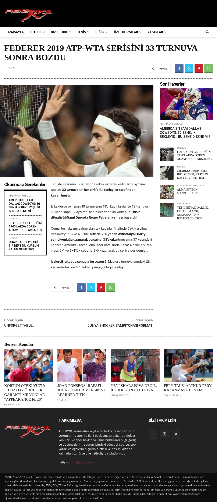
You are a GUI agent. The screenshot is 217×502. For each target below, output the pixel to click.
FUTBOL (35, 32)
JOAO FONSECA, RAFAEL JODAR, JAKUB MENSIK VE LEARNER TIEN (81, 390)
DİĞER (99, 32)
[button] (207, 32)
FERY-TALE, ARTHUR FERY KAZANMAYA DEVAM (187, 387)
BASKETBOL (59, 32)
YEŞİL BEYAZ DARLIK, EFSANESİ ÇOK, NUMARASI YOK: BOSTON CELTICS (193, 213)
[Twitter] (189, 68)
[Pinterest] (199, 68)
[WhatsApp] (208, 68)
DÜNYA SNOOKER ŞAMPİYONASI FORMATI (120, 326)
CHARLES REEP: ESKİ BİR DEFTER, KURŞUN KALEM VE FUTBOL (24, 245)
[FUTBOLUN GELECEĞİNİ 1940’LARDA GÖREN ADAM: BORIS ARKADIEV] (167, 154)
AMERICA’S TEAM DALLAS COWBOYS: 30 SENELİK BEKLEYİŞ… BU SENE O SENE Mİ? (25, 205)
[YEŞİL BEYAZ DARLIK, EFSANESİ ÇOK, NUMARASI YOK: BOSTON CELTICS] (167, 210)
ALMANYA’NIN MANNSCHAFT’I (188, 191)
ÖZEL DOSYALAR (126, 32)
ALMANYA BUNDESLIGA (190, 185)
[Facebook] (179, 68)
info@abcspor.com (84, 462)
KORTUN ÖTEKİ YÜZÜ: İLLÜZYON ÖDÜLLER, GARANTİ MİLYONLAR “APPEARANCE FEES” (24, 392)
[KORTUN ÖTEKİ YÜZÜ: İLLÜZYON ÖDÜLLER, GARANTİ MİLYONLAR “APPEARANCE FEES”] (28, 365)
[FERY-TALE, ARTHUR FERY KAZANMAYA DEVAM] (188, 365)
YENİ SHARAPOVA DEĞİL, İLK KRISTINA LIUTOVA (134, 387)
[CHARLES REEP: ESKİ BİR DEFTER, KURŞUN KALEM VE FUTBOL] (167, 173)
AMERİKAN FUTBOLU (20, 195)
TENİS (81, 32)
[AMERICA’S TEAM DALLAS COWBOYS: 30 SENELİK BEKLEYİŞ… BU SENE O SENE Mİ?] (186, 104)
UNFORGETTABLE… (19, 326)
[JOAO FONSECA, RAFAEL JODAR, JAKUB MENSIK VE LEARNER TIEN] (81, 365)
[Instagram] (164, 434)
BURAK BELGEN (120, 395)
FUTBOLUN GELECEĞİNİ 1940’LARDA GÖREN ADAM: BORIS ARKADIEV (25, 226)
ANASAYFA (16, 32)
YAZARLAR (155, 32)
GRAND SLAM (12, 404)
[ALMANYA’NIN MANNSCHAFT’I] (167, 192)
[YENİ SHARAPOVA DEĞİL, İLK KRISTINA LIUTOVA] (135, 365)
